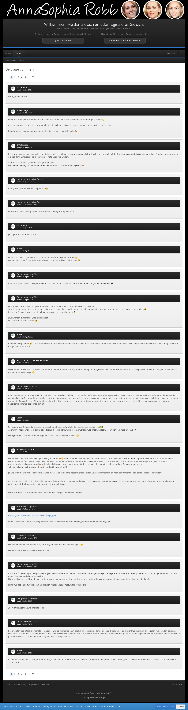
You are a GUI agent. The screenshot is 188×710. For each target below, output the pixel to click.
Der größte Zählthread (27, 598)
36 (33, 77)
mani (19, 90)
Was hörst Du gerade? (27, 506)
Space (19, 248)
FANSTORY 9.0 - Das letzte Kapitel (32, 360)
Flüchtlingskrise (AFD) (26, 274)
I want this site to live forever (30, 179)
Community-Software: (94, 693)
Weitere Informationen (165, 706)
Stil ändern (177, 684)
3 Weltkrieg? (22, 110)
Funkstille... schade (25, 449)
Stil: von (94, 697)
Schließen (180, 706)
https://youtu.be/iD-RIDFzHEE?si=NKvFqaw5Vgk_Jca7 (32, 515)
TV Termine (22, 87)
